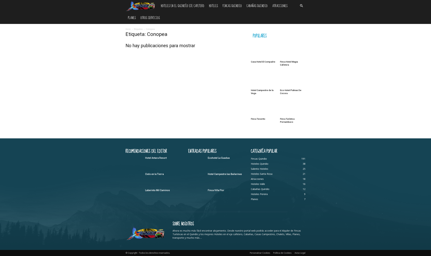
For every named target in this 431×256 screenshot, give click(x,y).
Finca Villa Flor (216, 190)
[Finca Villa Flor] (196, 194)
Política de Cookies (282, 252)
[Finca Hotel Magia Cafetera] (293, 50)
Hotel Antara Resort (156, 158)
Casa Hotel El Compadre (263, 62)
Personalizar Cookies (260, 252)
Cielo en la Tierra (154, 174)
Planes (132, 18)
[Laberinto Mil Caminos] (134, 194)
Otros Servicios (150, 18)
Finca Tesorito (258, 119)
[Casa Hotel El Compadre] (263, 50)
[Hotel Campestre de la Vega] (263, 79)
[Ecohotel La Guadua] (196, 162)
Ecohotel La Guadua (219, 158)
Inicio (128, 29)
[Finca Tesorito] (263, 107)
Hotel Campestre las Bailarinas (225, 174)
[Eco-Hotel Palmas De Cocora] (293, 79)
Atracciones (279, 6)
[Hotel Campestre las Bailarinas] (196, 178)
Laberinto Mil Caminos (157, 190)
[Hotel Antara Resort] (134, 162)
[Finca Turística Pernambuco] (293, 107)
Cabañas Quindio (257, 6)
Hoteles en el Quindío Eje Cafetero (182, 6)
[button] (301, 6)
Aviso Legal (300, 252)
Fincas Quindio (232, 6)
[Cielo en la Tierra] (134, 178)
